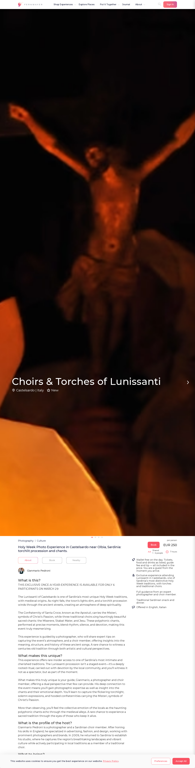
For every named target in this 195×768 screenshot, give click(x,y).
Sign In (170, 4)
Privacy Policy (110, 761)
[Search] (159, 4)
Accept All (181, 761)
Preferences (160, 761)
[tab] (28, 560)
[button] (30, 4)
